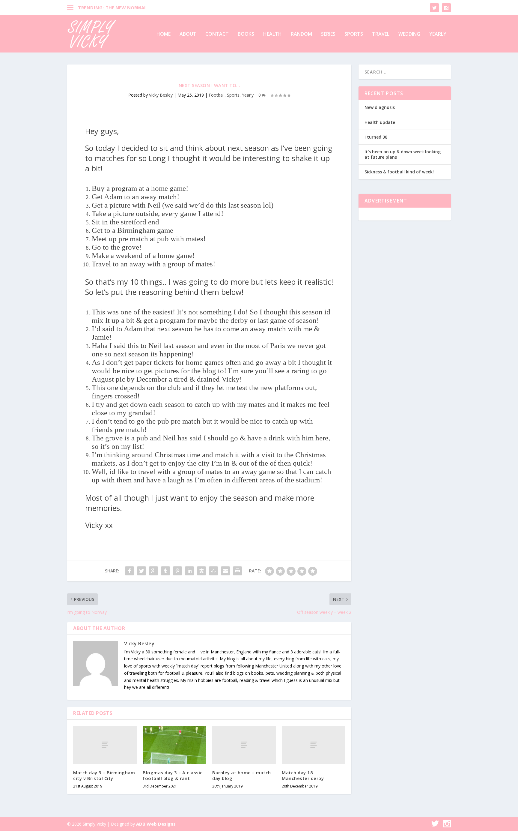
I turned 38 (376, 137)
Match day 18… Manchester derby (303, 775)
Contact (217, 34)
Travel (380, 34)
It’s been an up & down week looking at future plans (403, 154)
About (188, 34)
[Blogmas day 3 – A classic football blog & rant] (174, 745)
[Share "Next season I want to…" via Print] (237, 571)
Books (246, 34)
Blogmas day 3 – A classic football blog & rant (173, 775)
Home (163, 34)
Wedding (409, 34)
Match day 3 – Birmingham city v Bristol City (104, 775)
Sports (353, 34)
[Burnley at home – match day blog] (244, 745)
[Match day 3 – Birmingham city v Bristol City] (105, 745)
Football (217, 95)
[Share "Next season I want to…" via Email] (225, 571)
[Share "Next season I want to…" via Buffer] (201, 571)
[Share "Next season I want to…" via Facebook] (129, 571)
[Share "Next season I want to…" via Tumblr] (165, 571)
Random (301, 34)
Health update (380, 122)
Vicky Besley (161, 95)
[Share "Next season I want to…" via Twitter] (141, 571)
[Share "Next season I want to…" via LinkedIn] (189, 571)
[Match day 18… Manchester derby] (313, 745)
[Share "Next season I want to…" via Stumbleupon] (213, 571)
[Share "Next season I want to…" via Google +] (153, 571)
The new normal (126, 7)
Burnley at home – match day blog (241, 775)
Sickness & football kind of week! (399, 172)
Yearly (437, 34)
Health (272, 34)
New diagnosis (380, 107)
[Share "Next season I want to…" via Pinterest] (177, 571)
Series (328, 34)
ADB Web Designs (156, 824)
